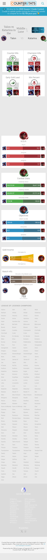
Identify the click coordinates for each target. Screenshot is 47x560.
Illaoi (2, 356)
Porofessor (13, 503)
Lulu (2, 386)
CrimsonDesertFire (31, 520)
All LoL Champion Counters (30, 544)
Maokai (3, 392)
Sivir (13, 433)
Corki (14, 333)
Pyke (13, 412)
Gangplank (38, 345)
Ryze (25, 421)
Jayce (14, 362)
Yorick (14, 471)
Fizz (13, 345)
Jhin (25, 362)
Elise (13, 339)
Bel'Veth (14, 324)
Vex (25, 459)
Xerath (14, 468)
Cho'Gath (37, 330)
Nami (36, 398)
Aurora (26, 321)
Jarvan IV (15, 359)
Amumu (3, 315)
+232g (10, 88)
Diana (3, 336)
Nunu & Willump (6, 406)
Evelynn (26, 339)
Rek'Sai (37, 415)
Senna (26, 424)
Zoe (36, 477)
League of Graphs (16, 501)
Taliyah (26, 442)
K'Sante (3, 365)
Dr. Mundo (15, 336)
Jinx (36, 362)
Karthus (3, 368)
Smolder (15, 436)
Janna (37, 356)
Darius (37, 333)
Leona (25, 380)
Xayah (3, 468)
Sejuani (14, 424)
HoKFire (27, 522)
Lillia (2, 383)
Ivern (25, 356)
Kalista (26, 365)
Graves (26, 351)
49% (16, 63)
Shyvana (4, 430)
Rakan (3, 415)
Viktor (14, 462)
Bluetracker (28, 511)
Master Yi (15, 392)
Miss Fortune (16, 395)
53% (37, 63)
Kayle (25, 371)
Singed (14, 430)
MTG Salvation (30, 499)
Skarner (37, 433)
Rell (2, 418)
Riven (3, 421)
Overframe (28, 517)
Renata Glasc (16, 418)
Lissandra (15, 383)
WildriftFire (13, 507)
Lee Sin (3, 380)
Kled (2, 377)
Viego (3, 462)
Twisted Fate (27, 450)
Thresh (3, 447)
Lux (25, 386)
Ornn (13, 409)
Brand (3, 327)
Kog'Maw (15, 377)
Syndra (3, 442)
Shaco (14, 427)
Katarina (3, 371)
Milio (2, 395)
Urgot (36, 453)
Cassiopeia (27, 330)
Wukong (26, 465)
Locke (25, 383)
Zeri (36, 474)
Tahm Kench (16, 442)
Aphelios (26, 318)
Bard (2, 324)
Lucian (37, 383)
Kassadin (26, 368)
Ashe (36, 318)
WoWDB (27, 503)
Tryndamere (5, 450)
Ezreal (3, 342)
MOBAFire (13, 499)
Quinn (36, 412)
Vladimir (26, 462)
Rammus (15, 415)
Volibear (37, 462)
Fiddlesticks (27, 342)
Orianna (3, 409)
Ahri (13, 309)
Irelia (13, 356)
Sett (2, 427)
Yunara (26, 471)
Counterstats (14, 505)
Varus (3, 456)
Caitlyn (3, 330)
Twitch (3, 453)
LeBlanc (37, 377)
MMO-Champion (30, 507)
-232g (16, 88)
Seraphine (38, 424)
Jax (36, 359)
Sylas (36, 439)
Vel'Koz (14, 459)
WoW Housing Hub (31, 505)
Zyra (2, 480)
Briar (36, 327)
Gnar (36, 348)
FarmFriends (14, 517)
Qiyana (26, 412)
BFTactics (13, 522)
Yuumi (37, 471)
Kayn (2, 374)
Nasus (3, 400)
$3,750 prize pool (29, 14)
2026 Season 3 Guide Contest (31, 9)
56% (37, 88)
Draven (37, 336)
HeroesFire (13, 520)
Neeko (37, 400)
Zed (25, 474)
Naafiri (26, 398)
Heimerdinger (16, 353)
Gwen (36, 351)
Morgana (4, 398)
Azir (36, 321)
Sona (25, 436)
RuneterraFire (14, 509)
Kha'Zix (26, 374)
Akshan (3, 312)
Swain (25, 439)
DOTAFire (13, 513)
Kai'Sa (14, 365)
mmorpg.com (29, 509)
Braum (26, 327)
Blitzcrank (27, 324)
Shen (36, 427)
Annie (3, 318)
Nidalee (3, 403)
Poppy (3, 412)
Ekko (2, 339)
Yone (2, 471)
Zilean (14, 477)
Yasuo (37, 468)
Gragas (3, 351)
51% (9, 63)
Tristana (14, 447)
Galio (25, 345)
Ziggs (3, 477)
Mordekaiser (38, 395)
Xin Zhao (26, 468)
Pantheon (27, 409)
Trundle (37, 447)
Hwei (36, 353)
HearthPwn (28, 513)
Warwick (3, 465)
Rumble (14, 421)
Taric (2, 445)
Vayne (14, 456)
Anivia (25, 315)
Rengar (37, 418)
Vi (35, 459)
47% (31, 63)
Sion (36, 430)
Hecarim (3, 353)
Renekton (27, 418)
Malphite (4, 389)
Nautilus (26, 400)
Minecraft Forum (30, 501)
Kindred (37, 374)
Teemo (26, 445)
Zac (13, 474)
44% (31, 88)
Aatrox (3, 309)
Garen (14, 348)
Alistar (14, 312)
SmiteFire (13, 511)
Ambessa (37, 312)
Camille (14, 330)
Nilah (25, 403)
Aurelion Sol (16, 321)
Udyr (25, 453)
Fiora (2, 345)
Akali (36, 309)
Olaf (25, 406)
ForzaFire (13, 519)
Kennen (14, 374)
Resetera (13, 515)
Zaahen (3, 474)
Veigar (37, 456)
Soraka (3, 439)
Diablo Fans (29, 515)
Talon (36, 442)
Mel (36, 392)
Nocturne (37, 403)
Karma (37, 365)
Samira (3, 424)
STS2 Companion (30, 519)
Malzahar (26, 389)
